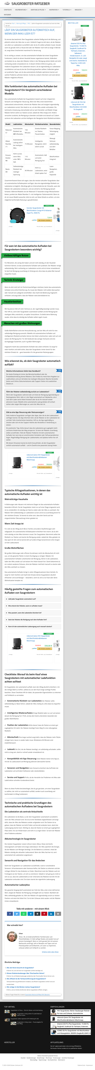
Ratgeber (7, 15)
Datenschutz (81, 1065)
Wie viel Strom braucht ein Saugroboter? (20, 967)
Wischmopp (49, 1058)
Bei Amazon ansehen (44, 220)
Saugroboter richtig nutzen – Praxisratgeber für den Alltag (30, 1023)
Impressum (89, 1065)
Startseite (8, 10)
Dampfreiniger (41, 1058)
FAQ (29, 23)
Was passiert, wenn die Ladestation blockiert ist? (24, 613)
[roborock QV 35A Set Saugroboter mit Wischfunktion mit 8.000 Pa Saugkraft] (78, 100)
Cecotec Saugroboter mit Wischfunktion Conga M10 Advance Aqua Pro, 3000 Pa (39, 210)
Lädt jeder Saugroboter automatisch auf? (22, 599)
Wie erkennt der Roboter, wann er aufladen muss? (25, 606)
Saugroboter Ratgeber (31, 3)
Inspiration (53, 10)
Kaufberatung (20, 10)
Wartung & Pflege (37, 10)
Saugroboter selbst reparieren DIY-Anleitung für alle (25, 1019)
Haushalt (23, 1058)
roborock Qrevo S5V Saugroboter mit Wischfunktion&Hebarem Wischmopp (38, 457)
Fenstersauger (57, 1058)
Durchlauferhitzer (52, 1060)
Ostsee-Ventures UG (16, 1065)
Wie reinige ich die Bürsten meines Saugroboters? (23, 987)
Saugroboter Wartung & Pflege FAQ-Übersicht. (37, 994)
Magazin (78, 10)
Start (13, 23)
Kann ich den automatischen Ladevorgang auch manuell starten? (30, 626)
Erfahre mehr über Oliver (50, 952)
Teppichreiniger (43, 1060)
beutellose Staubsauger (68, 1058)
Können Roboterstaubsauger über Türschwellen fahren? (25, 973)
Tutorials (66, 10)
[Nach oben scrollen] (92, 1067)
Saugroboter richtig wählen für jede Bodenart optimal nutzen (29, 1014)
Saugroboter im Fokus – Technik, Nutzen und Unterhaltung (26, 1010)
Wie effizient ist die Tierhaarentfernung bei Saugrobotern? (26, 979)
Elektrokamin (61, 1060)
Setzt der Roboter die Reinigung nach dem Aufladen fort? (27, 619)
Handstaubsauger (31, 1058)
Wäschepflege (33, 1060)
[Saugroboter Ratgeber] (6, 6)
